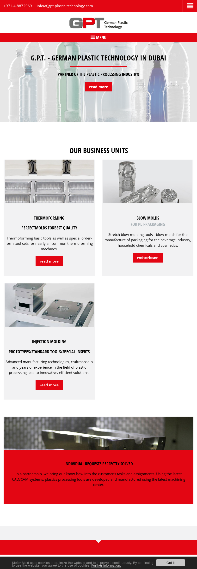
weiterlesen (148, 257)
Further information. (106, 565)
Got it (170, 562)
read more (98, 86)
